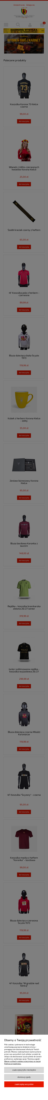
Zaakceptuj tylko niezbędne (24, 1070)
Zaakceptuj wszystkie (24, 1084)
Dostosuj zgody (24, 1077)
